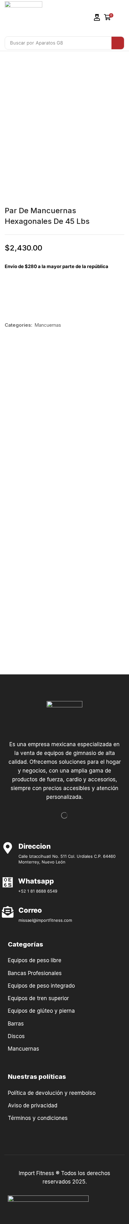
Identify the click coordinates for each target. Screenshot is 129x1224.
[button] (97, 17)
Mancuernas (47, 325)
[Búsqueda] (117, 43)
